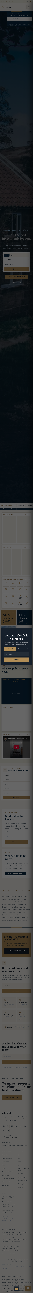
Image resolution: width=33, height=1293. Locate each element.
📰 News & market (23, 648)
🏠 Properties (10, 648)
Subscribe (16, 659)
